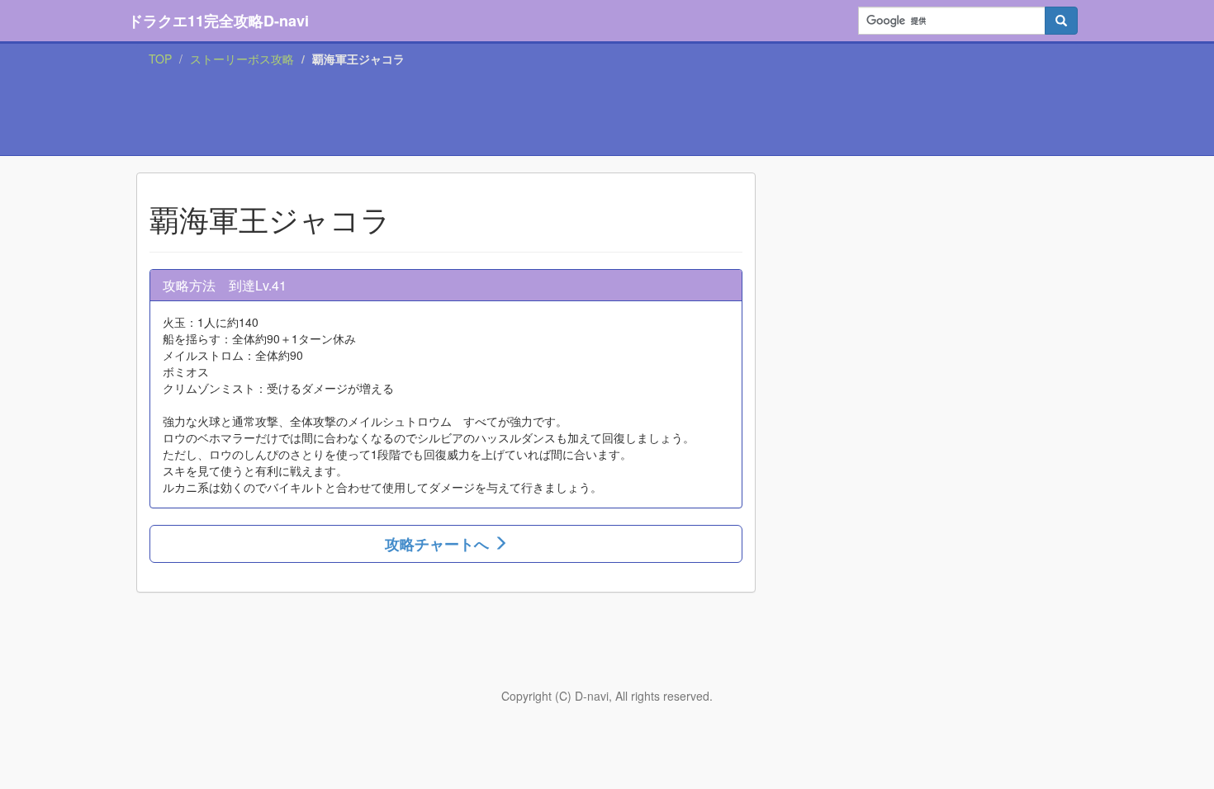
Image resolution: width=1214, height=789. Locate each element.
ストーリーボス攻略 (242, 58)
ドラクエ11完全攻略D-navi (218, 20)
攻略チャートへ (439, 544)
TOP (160, 58)
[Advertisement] (607, 115)
